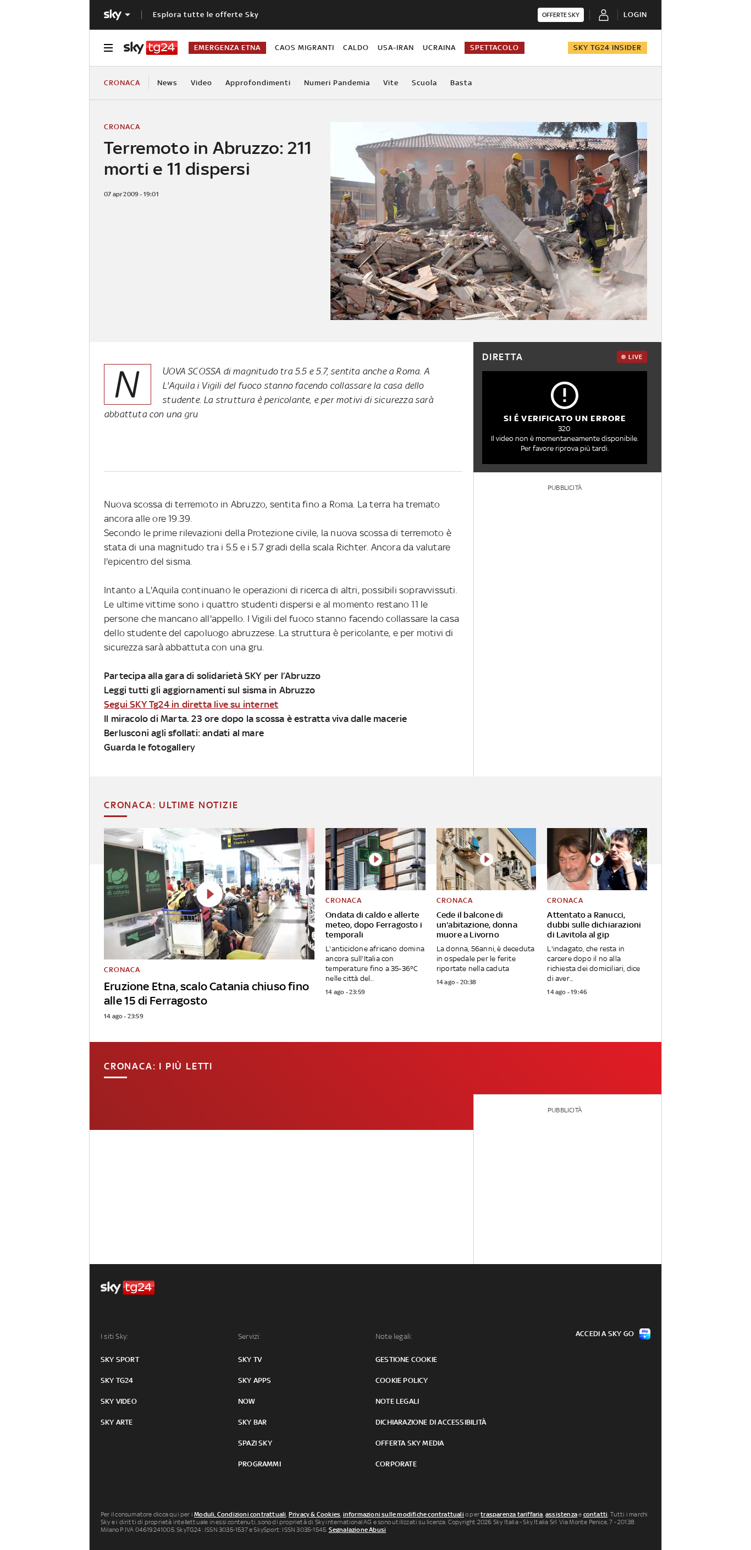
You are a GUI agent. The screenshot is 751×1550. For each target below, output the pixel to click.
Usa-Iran (396, 47)
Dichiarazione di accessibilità (430, 1422)
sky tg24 (117, 1380)
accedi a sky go (605, 1334)
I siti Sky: (114, 1336)
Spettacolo (494, 47)
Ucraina (439, 47)
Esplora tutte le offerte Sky (206, 14)
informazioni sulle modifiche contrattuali (403, 1514)
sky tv (250, 1359)
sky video (119, 1401)
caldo (356, 47)
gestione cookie (406, 1359)
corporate (396, 1464)
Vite (391, 83)
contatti (595, 1514)
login (635, 14)
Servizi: (249, 1336)
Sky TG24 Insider (607, 47)
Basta (461, 83)
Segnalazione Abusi (357, 1530)
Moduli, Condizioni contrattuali (240, 1514)
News (167, 83)
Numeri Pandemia (337, 83)
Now (247, 1401)
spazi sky (255, 1443)
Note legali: (393, 1336)
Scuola (424, 83)
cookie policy (401, 1380)
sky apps (255, 1380)
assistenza (561, 1514)
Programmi (259, 1464)
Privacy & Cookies (314, 1514)
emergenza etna (227, 47)
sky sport (120, 1359)
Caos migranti (304, 47)
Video (201, 83)
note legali (397, 1401)
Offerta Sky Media (409, 1443)
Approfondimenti (258, 83)
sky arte (117, 1422)
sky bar (252, 1422)
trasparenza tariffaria (512, 1514)
